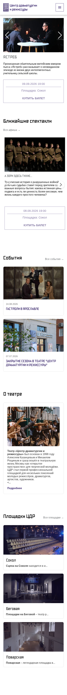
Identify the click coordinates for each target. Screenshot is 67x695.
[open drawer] (60, 7)
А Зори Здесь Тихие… (18, 176)
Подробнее (14, 488)
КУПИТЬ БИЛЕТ (33, 98)
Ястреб (10, 56)
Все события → (54, 259)
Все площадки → (53, 517)
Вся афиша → (11, 130)
